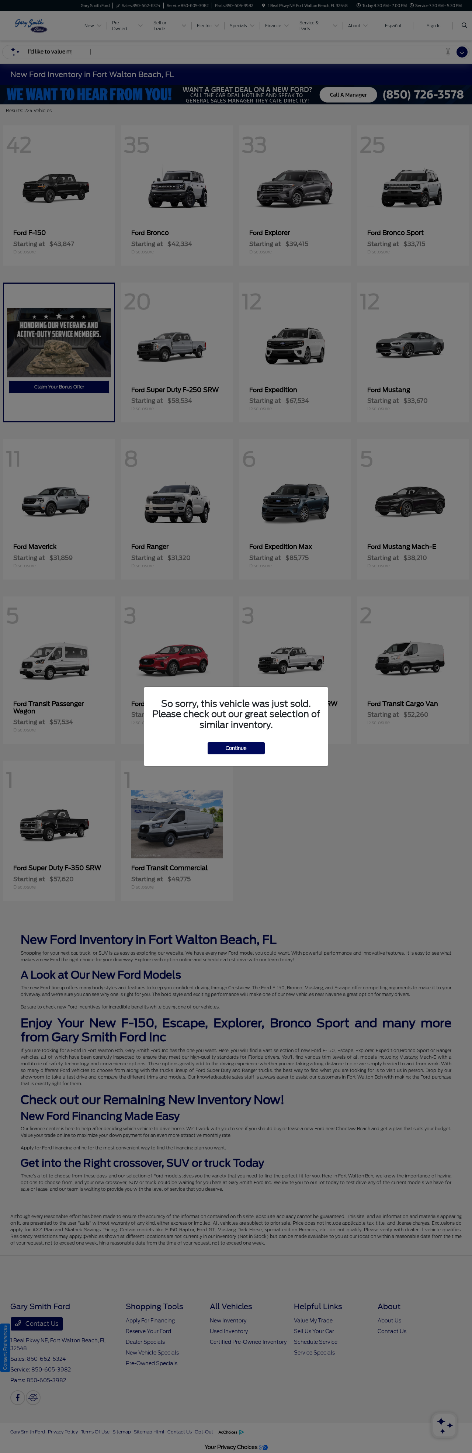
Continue (236, 748)
